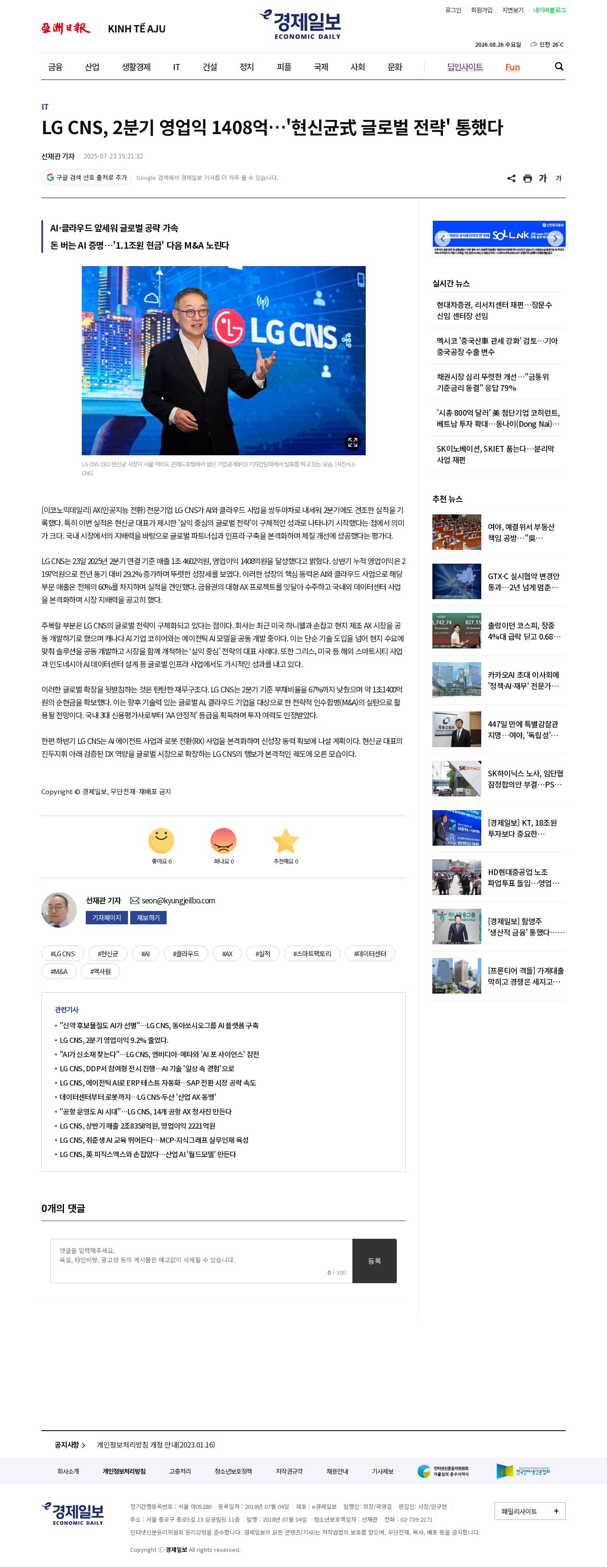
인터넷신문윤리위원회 (444, 1471)
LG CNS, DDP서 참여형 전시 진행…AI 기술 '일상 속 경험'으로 (147, 1068)
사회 (358, 66)
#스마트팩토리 (312, 953)
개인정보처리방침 (124, 1471)
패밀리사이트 (519, 1511)
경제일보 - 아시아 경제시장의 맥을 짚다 (303, 24)
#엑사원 (100, 971)
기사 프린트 (528, 178)
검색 (559, 66)
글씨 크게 (543, 178)
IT (176, 66)
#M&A (59, 971)
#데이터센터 (370, 953)
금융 (55, 66)
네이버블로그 (549, 10)
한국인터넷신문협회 (523, 1471)
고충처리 (180, 1471)
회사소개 (68, 1471)
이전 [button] (443, 239)
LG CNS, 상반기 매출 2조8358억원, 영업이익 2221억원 (137, 1125)
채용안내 (337, 1471)
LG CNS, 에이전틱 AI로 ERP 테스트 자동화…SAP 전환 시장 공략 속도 (158, 1082)
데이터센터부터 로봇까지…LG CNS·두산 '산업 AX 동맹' (138, 1096)
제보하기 (148, 917)
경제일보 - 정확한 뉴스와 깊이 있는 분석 (72, 1513)
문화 (394, 66)
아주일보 (66, 28)
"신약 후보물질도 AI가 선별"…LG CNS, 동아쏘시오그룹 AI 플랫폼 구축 (159, 1025)
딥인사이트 (465, 66)
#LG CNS (63, 953)
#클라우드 (186, 953)
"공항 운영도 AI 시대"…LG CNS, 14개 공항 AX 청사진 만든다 (146, 1111)
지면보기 (513, 10)
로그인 (453, 10)
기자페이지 (106, 917)
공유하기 (512, 178)
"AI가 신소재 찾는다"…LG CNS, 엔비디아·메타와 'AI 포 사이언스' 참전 (159, 1054)
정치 (247, 66)
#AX (227, 953)
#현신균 (108, 953)
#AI (145, 953)
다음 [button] (555, 239)
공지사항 (67, 1444)
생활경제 (136, 66)
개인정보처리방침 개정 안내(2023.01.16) (156, 1444)
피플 (284, 66)
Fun (512, 66)
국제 (321, 66)
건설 (210, 66)
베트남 (136, 28)
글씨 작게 (559, 178)
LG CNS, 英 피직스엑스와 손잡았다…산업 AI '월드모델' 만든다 (148, 1154)
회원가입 (482, 10)
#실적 (263, 953)
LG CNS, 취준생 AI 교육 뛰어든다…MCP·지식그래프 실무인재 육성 (154, 1139)
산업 (92, 66)
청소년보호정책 (233, 1471)
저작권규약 (289, 1471)
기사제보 (382, 1471)
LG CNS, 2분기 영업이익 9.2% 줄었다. (114, 1039)
